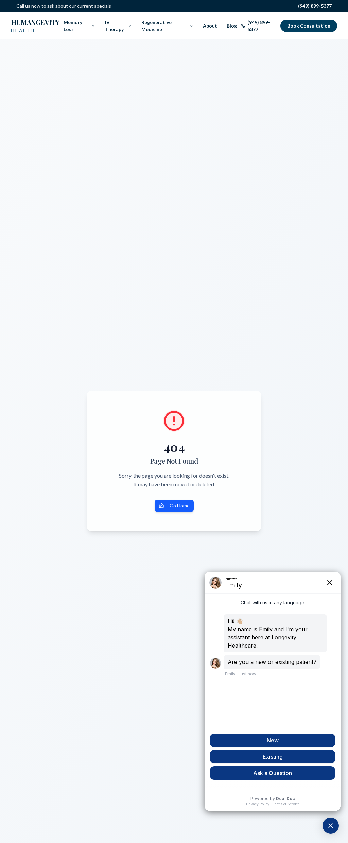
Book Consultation (308, 26)
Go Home (180, 506)
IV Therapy (114, 25)
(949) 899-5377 (315, 6)
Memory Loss (73, 25)
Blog (232, 26)
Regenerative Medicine (156, 25)
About (210, 26)
